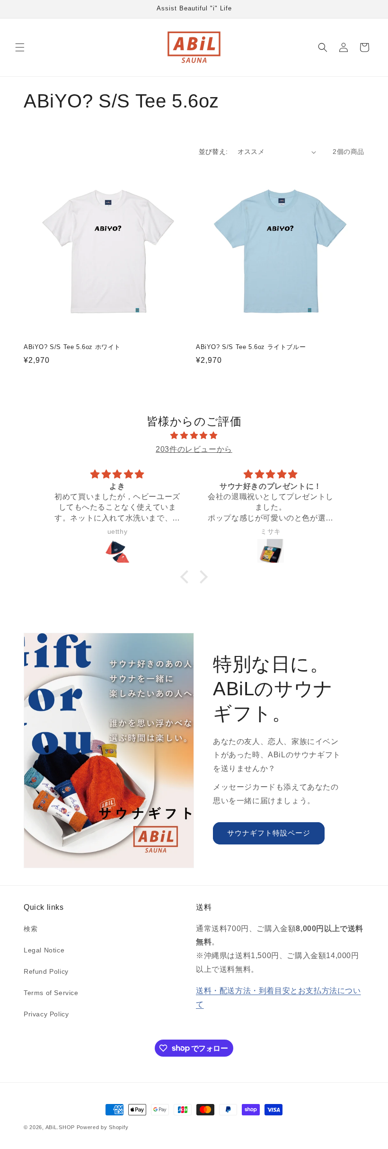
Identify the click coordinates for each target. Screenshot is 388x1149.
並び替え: (213, 151)
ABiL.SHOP (60, 1127)
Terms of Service (51, 992)
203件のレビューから (194, 449)
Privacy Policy (46, 1014)
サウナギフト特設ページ (268, 833)
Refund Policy (46, 971)
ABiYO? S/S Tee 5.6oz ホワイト (72, 346)
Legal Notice (44, 950)
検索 (30, 929)
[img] (194, 436)
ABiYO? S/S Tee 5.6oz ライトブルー (251, 346)
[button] (19, 47)
